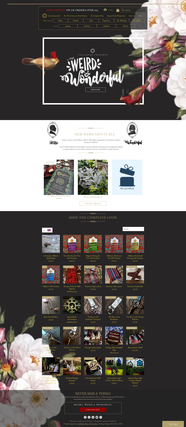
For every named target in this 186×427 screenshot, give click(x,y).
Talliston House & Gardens (88, 423)
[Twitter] (93, 417)
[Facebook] (85, 417)
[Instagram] (89, 417)
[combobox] (133, 229)
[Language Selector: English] (47, 230)
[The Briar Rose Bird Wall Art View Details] (93, 177)
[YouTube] (96, 417)
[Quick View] (51, 244)
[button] (117, 10)
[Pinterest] (100, 417)
